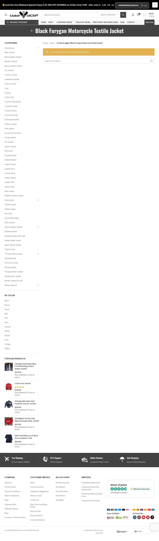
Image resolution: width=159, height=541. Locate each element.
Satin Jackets (10, 222)
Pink (6, 318)
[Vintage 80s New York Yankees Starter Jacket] (9, 406)
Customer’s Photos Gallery (15, 517)
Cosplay (8, 93)
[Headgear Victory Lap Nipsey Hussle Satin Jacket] (9, 424)
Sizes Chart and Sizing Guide (38, 505)
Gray (6, 340)
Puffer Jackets (10, 209)
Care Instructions (37, 487)
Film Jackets (9, 128)
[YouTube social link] (143, 517)
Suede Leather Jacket (13, 240)
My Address (60, 487)
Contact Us (34, 500)
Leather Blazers (11, 160)
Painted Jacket (10, 204)
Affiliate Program (11, 509)
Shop (52, 43)
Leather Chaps (10, 164)
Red (6, 314)
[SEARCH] (123, 15)
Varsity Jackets (10, 267)
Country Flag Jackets (13, 102)
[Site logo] (24, 14)
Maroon (8, 327)
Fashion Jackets (11, 124)
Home (45, 43)
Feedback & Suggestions (39, 491)
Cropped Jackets (11, 106)
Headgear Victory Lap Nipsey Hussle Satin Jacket (27, 419)
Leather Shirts (10, 173)
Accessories (9, 48)
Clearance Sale (10, 84)
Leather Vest (9, 187)
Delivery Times (36, 495)
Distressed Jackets (12, 119)
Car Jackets (9, 70)
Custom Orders (11, 111)
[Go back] (32, 30)
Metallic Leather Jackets (14, 195)
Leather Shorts (10, 178)
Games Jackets (10, 146)
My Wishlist (60, 495)
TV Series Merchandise (13, 254)
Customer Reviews (37, 520)
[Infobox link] (60, 460)
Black (7, 300)
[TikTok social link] (152, 517)
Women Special (11, 285)
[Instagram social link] (139, 517)
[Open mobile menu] (5, 14)
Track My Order (62, 491)
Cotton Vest (9, 97)
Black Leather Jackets (13, 57)
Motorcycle (9, 200)
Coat (6, 88)
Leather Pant (10, 169)
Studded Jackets (11, 231)
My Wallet (60, 500)
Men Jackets (9, 191)
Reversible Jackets (12, 218)
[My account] (132, 14)
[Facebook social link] (135, 517)
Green (7, 309)
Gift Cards (9, 151)
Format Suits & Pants (13, 133)
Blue (6, 322)
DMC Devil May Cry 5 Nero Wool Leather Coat (26, 437)
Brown (7, 305)
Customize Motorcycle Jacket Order (90, 488)
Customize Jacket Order (90, 483)
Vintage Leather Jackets (14, 272)
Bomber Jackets (11, 61)
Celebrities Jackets (12, 79)
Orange (7, 344)
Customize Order (11, 115)
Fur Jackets (9, 142)
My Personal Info (62, 483)
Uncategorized (10, 258)
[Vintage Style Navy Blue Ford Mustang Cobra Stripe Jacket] (9, 371)
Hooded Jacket (10, 155)
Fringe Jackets (10, 137)
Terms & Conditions (12, 491)
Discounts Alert (36, 515)
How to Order (35, 511)
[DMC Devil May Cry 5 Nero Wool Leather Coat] (9, 441)
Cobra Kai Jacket (23, 383)
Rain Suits (8, 213)
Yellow (7, 348)
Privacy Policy (10, 487)
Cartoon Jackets (11, 75)
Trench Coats (10, 249)
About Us (8, 483)
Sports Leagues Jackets (13, 227)
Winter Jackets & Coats (14, 280)
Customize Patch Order (90, 501)
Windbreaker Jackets (13, 276)
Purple (7, 335)
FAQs (32, 483)
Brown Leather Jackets (13, 66)
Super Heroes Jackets (13, 245)
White (7, 331)
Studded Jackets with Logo (15, 236)
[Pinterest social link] (148, 517)
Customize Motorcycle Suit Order (92, 495)
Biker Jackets (10, 52)
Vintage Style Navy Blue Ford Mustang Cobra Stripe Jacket (25, 366)
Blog (6, 513)
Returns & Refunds (12, 495)
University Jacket (11, 263)
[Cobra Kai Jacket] (9, 389)
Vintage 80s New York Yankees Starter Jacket (25, 402)
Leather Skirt (10, 182)
